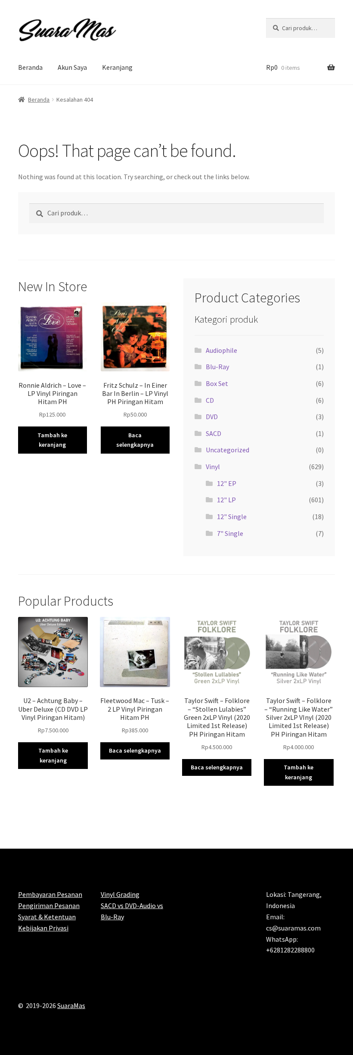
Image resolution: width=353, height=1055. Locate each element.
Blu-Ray (217, 366)
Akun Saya (72, 67)
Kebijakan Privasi (43, 928)
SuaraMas (71, 1005)
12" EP (226, 483)
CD (210, 400)
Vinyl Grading (120, 894)
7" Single (230, 533)
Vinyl (213, 466)
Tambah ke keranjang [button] (52, 440)
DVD (212, 416)
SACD (213, 433)
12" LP (226, 499)
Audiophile (221, 350)
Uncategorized (227, 449)
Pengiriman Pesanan (49, 905)
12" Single (232, 516)
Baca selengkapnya (135, 440)
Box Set (217, 383)
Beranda (30, 67)
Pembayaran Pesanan (50, 894)
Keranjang (117, 67)
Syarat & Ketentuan (47, 916)
